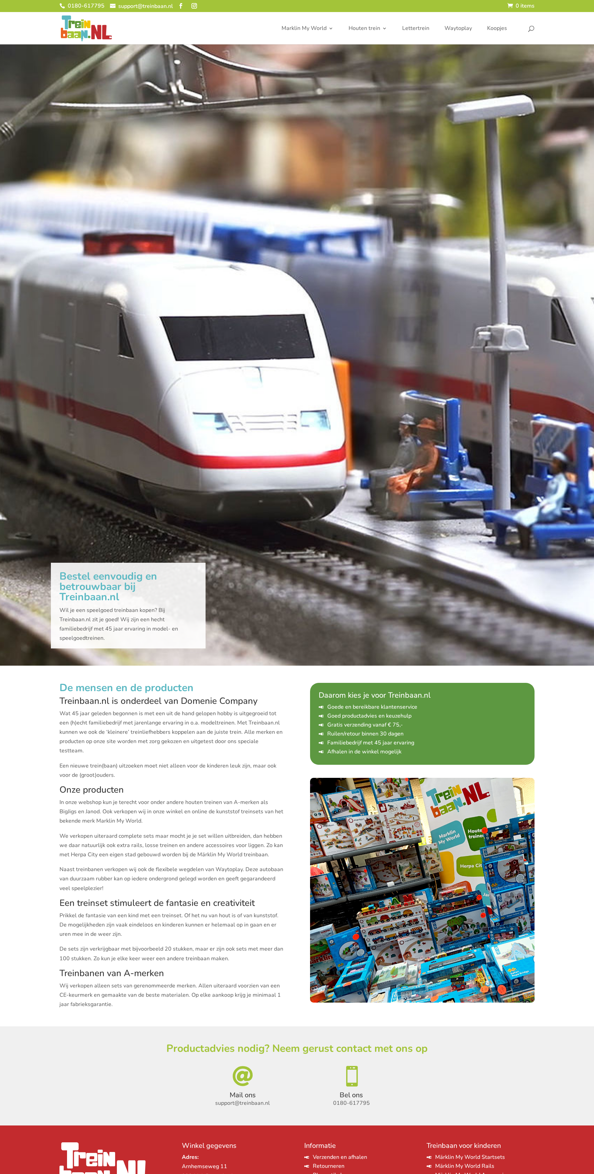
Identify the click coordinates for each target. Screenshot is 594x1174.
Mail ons (243, 1095)
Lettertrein (415, 29)
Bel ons (351, 1095)
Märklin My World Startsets (470, 1157)
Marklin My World (304, 29)
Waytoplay (458, 29)
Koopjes (497, 29)
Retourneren (328, 1166)
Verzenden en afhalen (340, 1157)
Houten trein (364, 29)
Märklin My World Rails (464, 1166)
